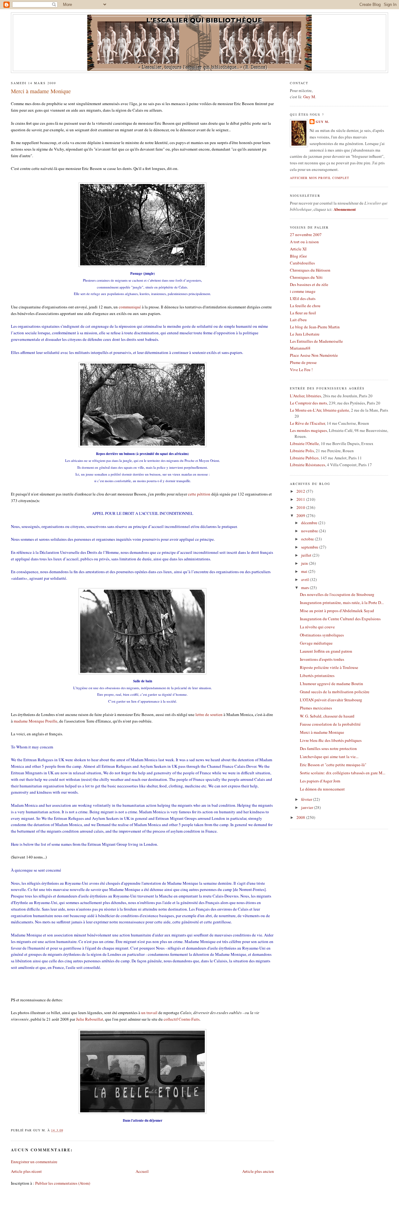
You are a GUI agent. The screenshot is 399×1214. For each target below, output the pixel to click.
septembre (310, 547)
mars (305, 587)
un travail (149, 1012)
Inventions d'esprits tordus (322, 659)
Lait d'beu (298, 319)
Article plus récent (26, 1171)
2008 (301, 817)
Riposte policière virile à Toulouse (329, 667)
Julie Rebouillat (89, 1019)
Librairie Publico (304, 458)
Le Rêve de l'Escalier (307, 423)
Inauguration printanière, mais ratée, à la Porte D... (342, 602)
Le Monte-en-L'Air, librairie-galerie (319, 410)
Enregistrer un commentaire (34, 1161)
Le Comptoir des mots (308, 403)
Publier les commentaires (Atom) (62, 1183)
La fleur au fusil (303, 313)
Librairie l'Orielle (304, 443)
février (307, 799)
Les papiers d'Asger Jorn (320, 781)
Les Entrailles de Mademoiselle (316, 341)
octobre (308, 539)
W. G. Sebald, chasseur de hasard (327, 716)
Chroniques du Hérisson (310, 270)
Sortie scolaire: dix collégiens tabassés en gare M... (342, 773)
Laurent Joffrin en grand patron (326, 651)
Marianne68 (300, 348)
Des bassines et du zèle (309, 284)
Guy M (309, 96)
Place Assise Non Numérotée (314, 355)
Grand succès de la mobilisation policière (334, 691)
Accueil (142, 1171)
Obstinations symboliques (322, 635)
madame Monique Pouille (35, 721)
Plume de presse (303, 362)
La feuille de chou (305, 305)
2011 (301, 499)
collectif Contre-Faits (182, 1019)
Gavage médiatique (316, 643)
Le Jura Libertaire (305, 334)
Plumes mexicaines (316, 708)
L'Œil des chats (302, 298)
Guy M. (322, 121)
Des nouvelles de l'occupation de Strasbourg (337, 594)
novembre (310, 531)
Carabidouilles (302, 263)
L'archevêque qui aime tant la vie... (329, 756)
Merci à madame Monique (41, 91)
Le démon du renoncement (322, 789)
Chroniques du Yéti (306, 277)
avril (305, 579)
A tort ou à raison (304, 241)
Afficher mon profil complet (319, 178)
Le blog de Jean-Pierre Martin (315, 327)
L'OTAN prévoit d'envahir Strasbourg (331, 700)
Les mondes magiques (308, 430)
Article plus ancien (258, 1171)
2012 (301, 491)
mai (304, 571)
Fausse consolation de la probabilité (330, 724)
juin (305, 563)
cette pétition (199, 494)
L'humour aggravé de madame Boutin (331, 683)
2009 (301, 515)
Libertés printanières (317, 675)
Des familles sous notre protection (328, 748)
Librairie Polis (302, 450)
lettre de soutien (209, 714)
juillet (306, 555)
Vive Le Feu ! (301, 369)
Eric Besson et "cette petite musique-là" (333, 764)
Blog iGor (298, 256)
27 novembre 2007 (306, 234)
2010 (301, 507)
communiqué (130, 307)
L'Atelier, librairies (305, 396)
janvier (307, 807)
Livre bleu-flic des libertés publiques (331, 740)
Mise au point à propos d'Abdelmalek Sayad (337, 610)
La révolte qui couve (317, 627)
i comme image (302, 291)
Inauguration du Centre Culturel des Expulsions (340, 619)
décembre (309, 522)
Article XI (298, 249)
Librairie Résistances (307, 464)
